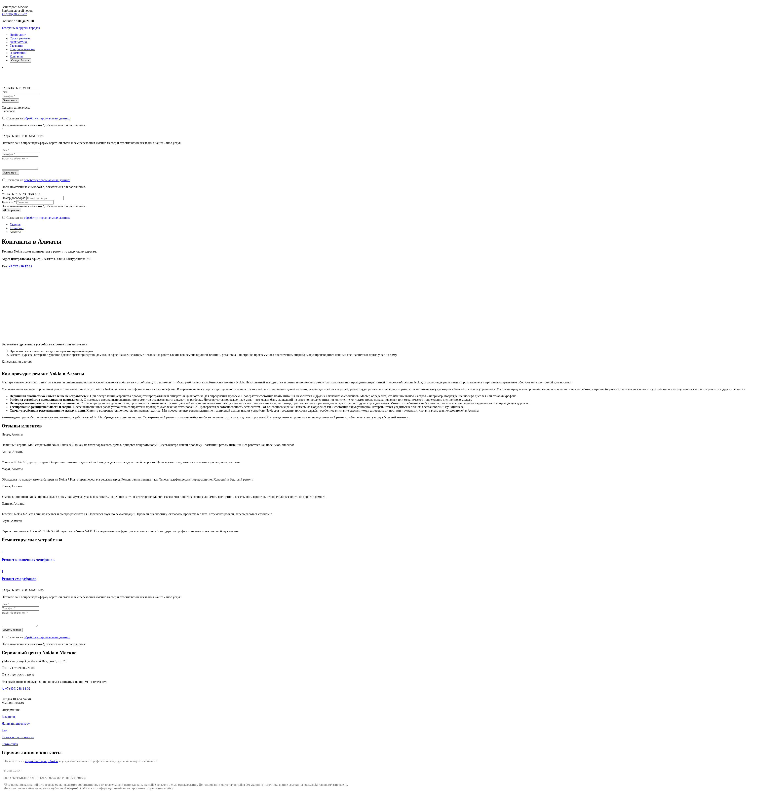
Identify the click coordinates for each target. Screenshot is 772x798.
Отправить (13, 210)
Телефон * (9, 202)
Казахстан (17, 228)
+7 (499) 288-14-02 (14, 14)
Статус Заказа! (20, 60)
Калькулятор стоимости (18, 737)
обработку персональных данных (47, 118)
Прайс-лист (18, 34)
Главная (15, 224)
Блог (5, 730)
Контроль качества (22, 49)
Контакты (16, 56)
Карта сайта (10, 744)
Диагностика (19, 42)
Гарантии (16, 45)
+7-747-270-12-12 (20, 266)
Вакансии (8, 716)
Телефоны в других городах (21, 28)
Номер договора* (14, 198)
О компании (18, 52)
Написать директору (16, 723)
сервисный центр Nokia (41, 761)
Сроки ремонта (20, 38)
